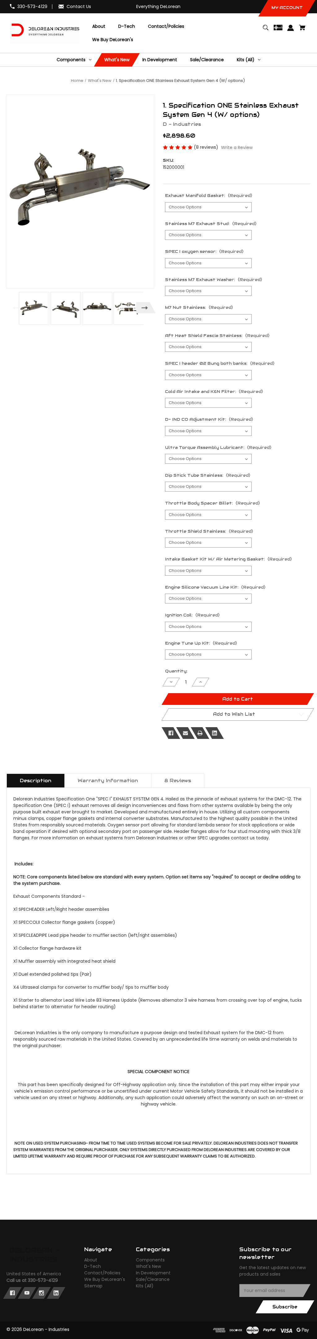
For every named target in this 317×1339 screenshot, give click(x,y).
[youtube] (26, 1293)
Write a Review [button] (237, 147)
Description (35, 780)
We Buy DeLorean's (104, 1279)
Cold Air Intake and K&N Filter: (214, 391)
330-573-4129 (32, 6)
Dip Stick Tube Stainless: (207, 475)
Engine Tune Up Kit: (201, 643)
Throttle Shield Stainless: (209, 531)
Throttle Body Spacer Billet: (212, 503)
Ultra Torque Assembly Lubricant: (218, 447)
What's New (148, 1266)
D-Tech (92, 1266)
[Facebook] (170, 733)
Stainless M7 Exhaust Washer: (213, 279)
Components (150, 1260)
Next (146, 307)
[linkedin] (56, 1293)
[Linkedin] (214, 733)
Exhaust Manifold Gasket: (208, 195)
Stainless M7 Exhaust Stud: (210, 223)
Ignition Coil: (192, 615)
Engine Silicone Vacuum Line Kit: (215, 587)
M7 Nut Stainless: (199, 307)
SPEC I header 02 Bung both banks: (219, 363)
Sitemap (93, 1286)
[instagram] (41, 1293)
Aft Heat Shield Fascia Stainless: (217, 335)
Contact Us (79, 6)
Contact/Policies (102, 1273)
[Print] (200, 733)
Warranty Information (108, 780)
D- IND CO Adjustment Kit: (209, 419)
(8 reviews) (206, 147)
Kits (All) (145, 1286)
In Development (153, 1273)
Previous (14, 307)
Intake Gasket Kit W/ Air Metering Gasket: (228, 559)
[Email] (185, 733)
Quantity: (176, 671)
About (90, 1260)
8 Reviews (177, 780)
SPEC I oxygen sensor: (204, 251)
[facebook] (12, 1293)
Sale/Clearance (153, 1279)
